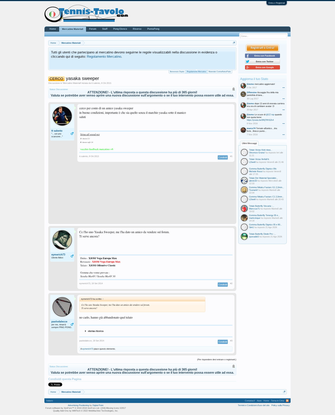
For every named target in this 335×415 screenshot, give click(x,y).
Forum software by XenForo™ (72, 408)
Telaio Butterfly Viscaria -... (261, 206)
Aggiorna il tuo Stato (254, 79)
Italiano (49, 400)
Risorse (137, 29)
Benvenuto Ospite (177, 72)
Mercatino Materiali (72, 83)
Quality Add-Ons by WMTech (85, 411)
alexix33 (253, 181)
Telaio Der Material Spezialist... (263, 178)
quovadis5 (254, 236)
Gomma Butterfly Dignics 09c (263, 169)
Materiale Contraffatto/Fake (220, 72)
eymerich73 (58, 254)
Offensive (252, 92)
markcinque (254, 218)
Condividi (222, 157)
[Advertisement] (142, 195)
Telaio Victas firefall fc (259, 159)
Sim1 (251, 227)
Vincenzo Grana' (257, 152)
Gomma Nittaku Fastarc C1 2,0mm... (266, 196)
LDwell (252, 162)
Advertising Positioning (78, 405)
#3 (231, 340)
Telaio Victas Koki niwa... (260, 150)
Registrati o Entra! (263, 47)
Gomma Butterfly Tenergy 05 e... (264, 215)
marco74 (251, 128)
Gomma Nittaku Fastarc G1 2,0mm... (266, 187)
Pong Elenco (120, 29)
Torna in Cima (277, 400)
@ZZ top (270, 114)
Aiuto (259, 400)
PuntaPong (153, 29)
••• (283, 87)
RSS (287, 400)
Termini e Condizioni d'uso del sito (253, 405)
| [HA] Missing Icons (113, 408)
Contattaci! (250, 400)
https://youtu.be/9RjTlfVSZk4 (260, 120)
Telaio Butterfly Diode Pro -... (262, 234)
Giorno (250, 84)
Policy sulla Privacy (280, 405)
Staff (104, 29)
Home (52, 29)
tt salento (96, 83)
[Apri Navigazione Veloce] (234, 43)
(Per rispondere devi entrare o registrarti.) (216, 359)
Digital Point (97, 405)
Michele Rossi (255, 171)
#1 (231, 156)
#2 (231, 283)
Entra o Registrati (277, 3)
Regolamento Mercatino (104, 56)
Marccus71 (254, 209)
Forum (92, 29)
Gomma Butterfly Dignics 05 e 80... (265, 224)
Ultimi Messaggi (249, 143)
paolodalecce (59, 321)
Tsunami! (253, 190)
